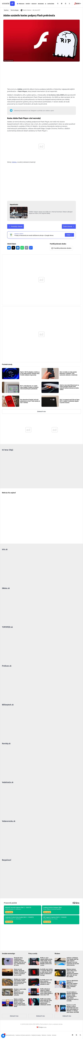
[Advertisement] (41, 76)
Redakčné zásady (36, 1035)
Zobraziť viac (41, 411)
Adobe (14, 162)
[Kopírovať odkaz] (31, 248)
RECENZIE (41, 3)
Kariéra (49, 1035)
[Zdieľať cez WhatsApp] (22, 248)
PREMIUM (21, 3)
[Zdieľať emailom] (26, 248)
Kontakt (54, 1035)
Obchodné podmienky (9, 1035)
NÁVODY (34, 3)
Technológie (15, 10)
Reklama (44, 1035)
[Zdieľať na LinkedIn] (18, 248)
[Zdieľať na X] (13, 248)
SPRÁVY (28, 3)
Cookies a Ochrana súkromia (23, 1035)
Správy (6, 10)
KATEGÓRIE (50, 3)
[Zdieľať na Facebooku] (9, 248)
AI (45, 3)
